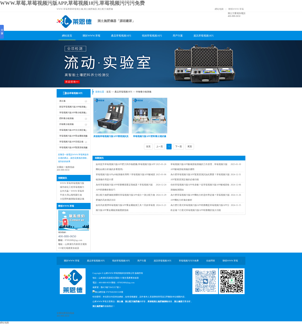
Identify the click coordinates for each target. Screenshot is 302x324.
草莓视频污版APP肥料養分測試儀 (149, 136)
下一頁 (178, 146)
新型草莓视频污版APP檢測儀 (72, 107)
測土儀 (62, 101)
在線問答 (210, 261)
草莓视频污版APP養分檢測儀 (72, 112)
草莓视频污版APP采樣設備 (71, 141)
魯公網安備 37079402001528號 (109, 292)
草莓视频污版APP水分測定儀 (72, 130)
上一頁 (159, 146)
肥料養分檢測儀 (66, 118)
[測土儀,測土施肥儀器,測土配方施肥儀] (74, 27)
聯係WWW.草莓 (236, 9)
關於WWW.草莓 (91, 35)
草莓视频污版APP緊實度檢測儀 (73, 147)
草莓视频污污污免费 (189, 261)
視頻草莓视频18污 (152, 35)
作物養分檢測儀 (66, 124)
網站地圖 (219, 9)
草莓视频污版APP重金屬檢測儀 (73, 136)
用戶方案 (178, 35)
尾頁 (189, 146)
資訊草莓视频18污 (203, 35)
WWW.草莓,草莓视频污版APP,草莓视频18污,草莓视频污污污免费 (72, 3)
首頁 (108, 92)
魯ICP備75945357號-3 (110, 287)
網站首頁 (67, 35)
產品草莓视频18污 (121, 35)
